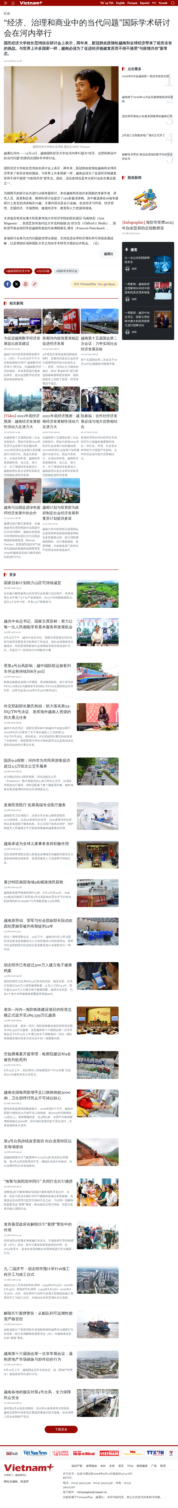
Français (132, 2)
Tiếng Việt (107, 2)
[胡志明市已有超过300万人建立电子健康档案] (98, 976)
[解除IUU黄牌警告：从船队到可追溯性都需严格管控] (98, 1324)
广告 (154, 1466)
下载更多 (61, 1429)
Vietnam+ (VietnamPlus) (31, 3)
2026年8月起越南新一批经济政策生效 (145, 76)
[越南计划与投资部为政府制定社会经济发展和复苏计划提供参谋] (61, 490)
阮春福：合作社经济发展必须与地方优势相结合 (99, 421)
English (120, 2)
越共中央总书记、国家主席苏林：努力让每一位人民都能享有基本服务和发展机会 (38, 624)
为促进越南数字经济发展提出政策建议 (22, 341)
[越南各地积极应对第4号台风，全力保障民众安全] (98, 1403)
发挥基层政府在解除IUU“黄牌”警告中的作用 (38, 1227)
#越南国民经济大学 (18, 271)
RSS (103, 1466)
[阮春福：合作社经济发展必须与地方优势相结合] (100, 399)
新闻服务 (142, 1466)
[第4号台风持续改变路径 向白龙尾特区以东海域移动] (98, 1152)
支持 (112, 1466)
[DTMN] (65, 1453)
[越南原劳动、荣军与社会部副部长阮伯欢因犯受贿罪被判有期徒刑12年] (98, 931)
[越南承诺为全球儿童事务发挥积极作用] (98, 855)
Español (144, 2)
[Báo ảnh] (90, 1453)
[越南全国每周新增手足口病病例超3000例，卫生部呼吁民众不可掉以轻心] (98, 1103)
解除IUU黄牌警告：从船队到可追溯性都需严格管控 (38, 1316)
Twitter (16, 284)
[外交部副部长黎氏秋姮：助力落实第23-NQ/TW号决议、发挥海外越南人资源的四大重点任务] (98, 717)
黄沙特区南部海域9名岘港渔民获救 (33, 882)
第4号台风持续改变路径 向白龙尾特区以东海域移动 (38, 1144)
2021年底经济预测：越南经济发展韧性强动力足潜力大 (22, 421)
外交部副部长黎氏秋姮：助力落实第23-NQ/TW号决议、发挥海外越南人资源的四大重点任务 (37, 712)
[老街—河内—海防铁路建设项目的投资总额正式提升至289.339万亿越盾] (98, 1020)
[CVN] (42, 1453)
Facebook (7, 284)
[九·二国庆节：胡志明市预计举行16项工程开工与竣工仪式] (98, 1280)
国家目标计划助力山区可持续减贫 (32, 583)
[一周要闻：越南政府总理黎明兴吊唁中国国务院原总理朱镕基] (163, 290)
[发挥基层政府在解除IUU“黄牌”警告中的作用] (98, 1235)
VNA (130, 1466)
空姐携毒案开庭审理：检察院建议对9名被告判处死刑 (37, 1057)
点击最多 (134, 69)
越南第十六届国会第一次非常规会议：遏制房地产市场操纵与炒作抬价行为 (38, 1356)
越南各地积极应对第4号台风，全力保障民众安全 (37, 1395)
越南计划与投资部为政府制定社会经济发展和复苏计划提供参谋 (60, 513)
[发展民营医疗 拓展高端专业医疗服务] (98, 816)
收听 (134, 268)
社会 (7, 13)
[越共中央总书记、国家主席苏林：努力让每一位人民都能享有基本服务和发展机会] (98, 632)
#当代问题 (43, 271)
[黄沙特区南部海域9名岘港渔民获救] (98, 893)
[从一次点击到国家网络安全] (163, 264)
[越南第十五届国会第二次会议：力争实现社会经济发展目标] (100, 321)
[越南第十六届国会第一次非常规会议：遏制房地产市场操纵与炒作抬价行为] (98, 1365)
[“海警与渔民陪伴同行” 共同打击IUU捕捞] (98, 1192)
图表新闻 (134, 178)
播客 (134, 250)
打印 (25, 284)
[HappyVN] (114, 1453)
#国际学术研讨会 (66, 271)
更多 (12, 574)
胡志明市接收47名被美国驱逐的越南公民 (147, 116)
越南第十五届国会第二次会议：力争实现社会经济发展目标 (99, 343)
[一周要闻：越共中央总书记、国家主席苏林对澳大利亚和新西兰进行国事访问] (163, 319)
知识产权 (77, 1466)
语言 (121, 1466)
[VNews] (152, 1453)
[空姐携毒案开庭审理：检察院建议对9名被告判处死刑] (98, 1065)
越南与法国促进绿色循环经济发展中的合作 (22, 510)
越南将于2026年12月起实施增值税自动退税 (147, 99)
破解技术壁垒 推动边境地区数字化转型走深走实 (147, 156)
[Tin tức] (167, 1453)
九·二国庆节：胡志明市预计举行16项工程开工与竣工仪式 (37, 1272)
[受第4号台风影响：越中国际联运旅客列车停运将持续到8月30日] (98, 677)
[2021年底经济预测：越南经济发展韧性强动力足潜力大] (23, 399)
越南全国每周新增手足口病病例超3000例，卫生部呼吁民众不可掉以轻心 (37, 1095)
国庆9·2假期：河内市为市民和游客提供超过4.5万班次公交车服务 (37, 763)
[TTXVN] (137, 1453)
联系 (163, 1466)
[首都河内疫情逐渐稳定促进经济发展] (61, 321)
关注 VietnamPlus (85, 284)
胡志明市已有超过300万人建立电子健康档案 (38, 968)
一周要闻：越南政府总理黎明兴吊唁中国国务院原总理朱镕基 (137, 288)
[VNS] (17, 1453)
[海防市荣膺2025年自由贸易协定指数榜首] (148, 200)
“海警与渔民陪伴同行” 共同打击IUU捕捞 (38, 1181)
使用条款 (91, 1466)
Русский (163, 3)
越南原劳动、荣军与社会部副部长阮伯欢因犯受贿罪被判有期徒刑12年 (38, 923)
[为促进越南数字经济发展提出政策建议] (23, 321)
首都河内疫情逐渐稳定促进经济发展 (60, 341)
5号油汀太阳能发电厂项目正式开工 (143, 135)
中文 (154, 3)
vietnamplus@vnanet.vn (92, 1492)
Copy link (34, 284)
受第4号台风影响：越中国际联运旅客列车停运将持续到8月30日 (37, 669)
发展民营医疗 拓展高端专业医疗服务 (35, 805)
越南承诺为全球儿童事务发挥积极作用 (36, 844)
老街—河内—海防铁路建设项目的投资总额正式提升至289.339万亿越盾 (38, 1012)
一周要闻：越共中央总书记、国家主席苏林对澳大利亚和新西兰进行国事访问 (137, 319)
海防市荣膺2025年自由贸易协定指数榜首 (148, 225)
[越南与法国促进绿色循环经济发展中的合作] (23, 490)
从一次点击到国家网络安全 (137, 260)
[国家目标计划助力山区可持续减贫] (98, 594)
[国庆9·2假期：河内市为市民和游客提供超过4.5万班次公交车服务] (98, 771)
